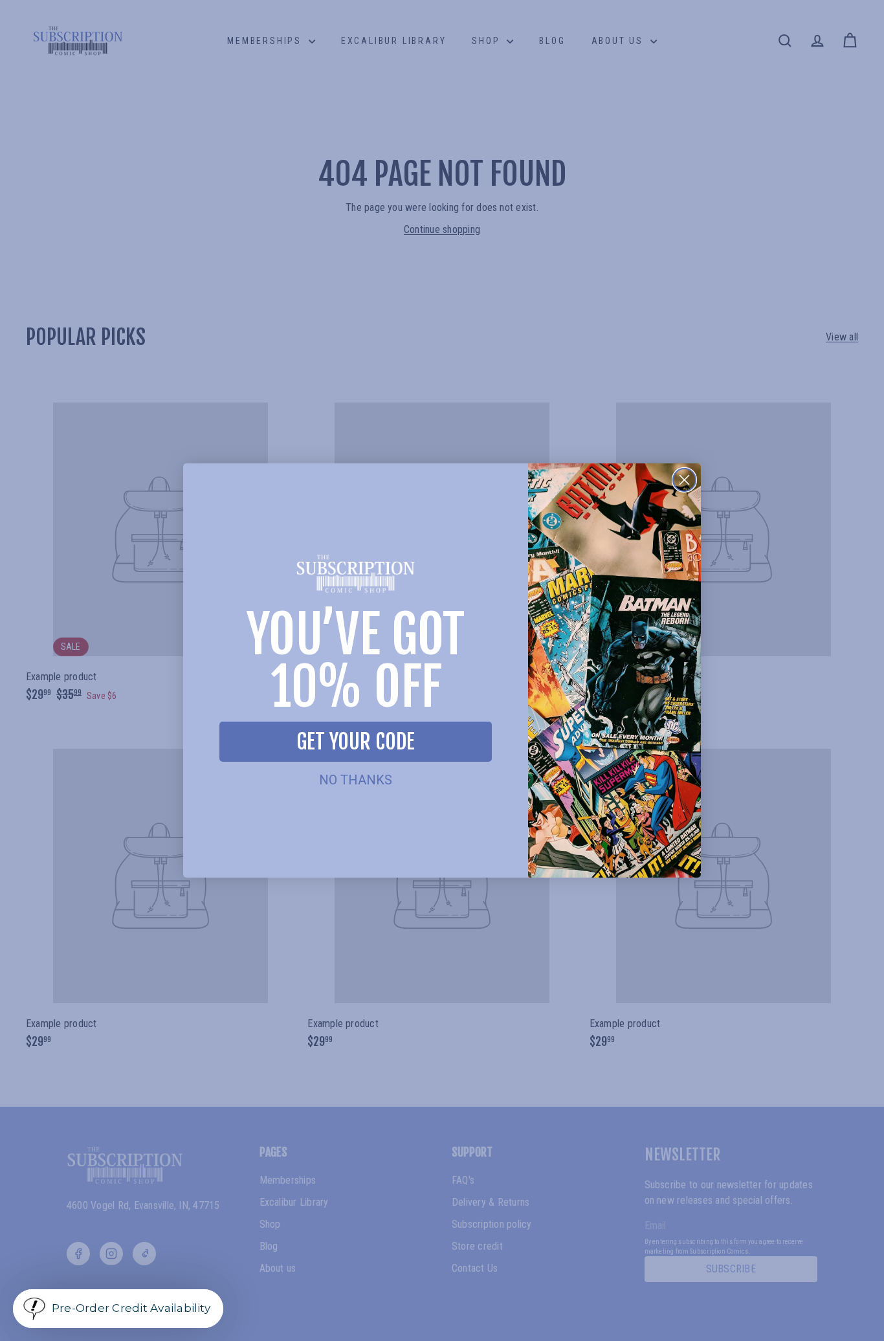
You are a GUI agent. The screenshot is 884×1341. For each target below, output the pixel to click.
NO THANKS (355, 780)
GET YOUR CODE (355, 742)
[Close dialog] (684, 480)
